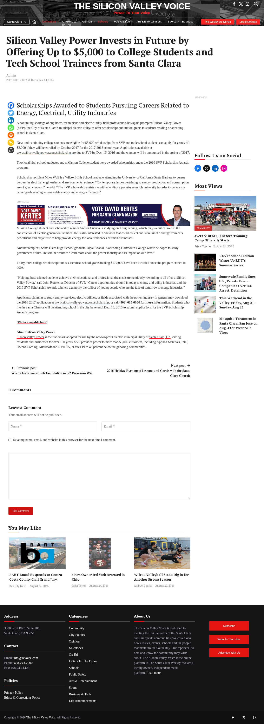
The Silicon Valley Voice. (41, 717)
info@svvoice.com (25, 658)
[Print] (11, 135)
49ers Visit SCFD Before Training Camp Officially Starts (220, 238)
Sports (172, 21)
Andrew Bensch (143, 585)
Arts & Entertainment (149, 21)
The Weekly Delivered (218, 22)
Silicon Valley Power (30, 337)
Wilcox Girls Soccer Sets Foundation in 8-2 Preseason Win (52, 373)
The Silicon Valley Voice (132, 6)
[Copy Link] (11, 142)
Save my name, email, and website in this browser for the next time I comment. (64, 440)
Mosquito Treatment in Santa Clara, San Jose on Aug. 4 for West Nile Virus (238, 326)
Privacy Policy (13, 692)
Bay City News (18, 586)
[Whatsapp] (11, 127)
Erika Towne (79, 585)
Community (49, 21)
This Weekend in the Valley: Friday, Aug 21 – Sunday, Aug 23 (237, 303)
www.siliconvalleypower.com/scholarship (44, 152)
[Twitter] (11, 113)
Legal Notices (248, 22)
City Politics (69, 21)
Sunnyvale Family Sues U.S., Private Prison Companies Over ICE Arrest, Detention (237, 283)
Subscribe (229, 625)
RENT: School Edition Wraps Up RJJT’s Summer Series (236, 260)
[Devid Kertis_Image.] (103, 215)
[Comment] (11, 150)
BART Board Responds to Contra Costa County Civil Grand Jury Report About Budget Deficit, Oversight (35, 581)
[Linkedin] (11, 120)
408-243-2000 (23, 663)
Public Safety (122, 21)
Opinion (87, 21)
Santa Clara (14, 22)
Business (187, 21)
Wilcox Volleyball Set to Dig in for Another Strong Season (161, 577)
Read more (153, 672)
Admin (11, 75)
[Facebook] (11, 105)
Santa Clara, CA (160, 337)
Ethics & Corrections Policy (22, 697)
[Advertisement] (225, 125)
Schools (103, 21)
